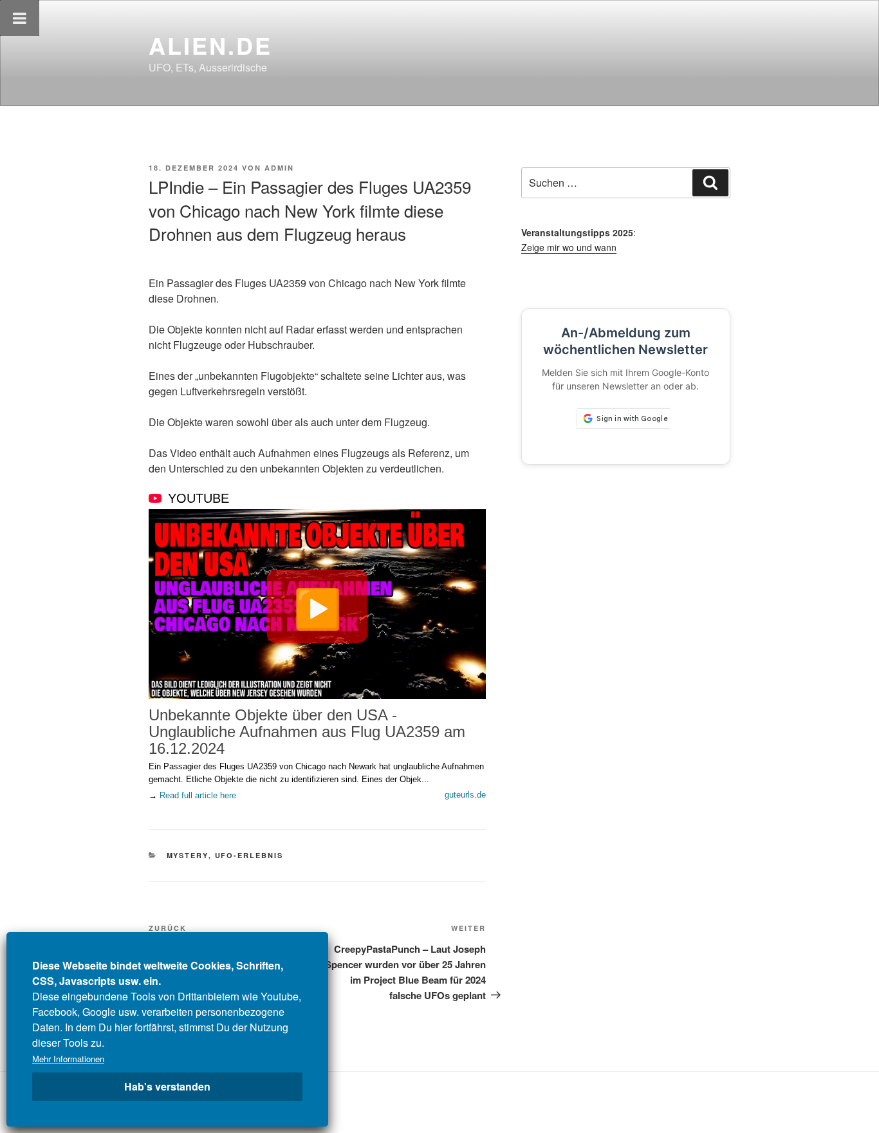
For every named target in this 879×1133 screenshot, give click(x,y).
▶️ (317, 606)
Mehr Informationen (68, 1059)
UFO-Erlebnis (249, 855)
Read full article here (198, 795)
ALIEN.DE (210, 45)
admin (279, 168)
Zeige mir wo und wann (568, 247)
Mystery (187, 855)
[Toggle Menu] (19, 18)
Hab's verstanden (167, 1086)
